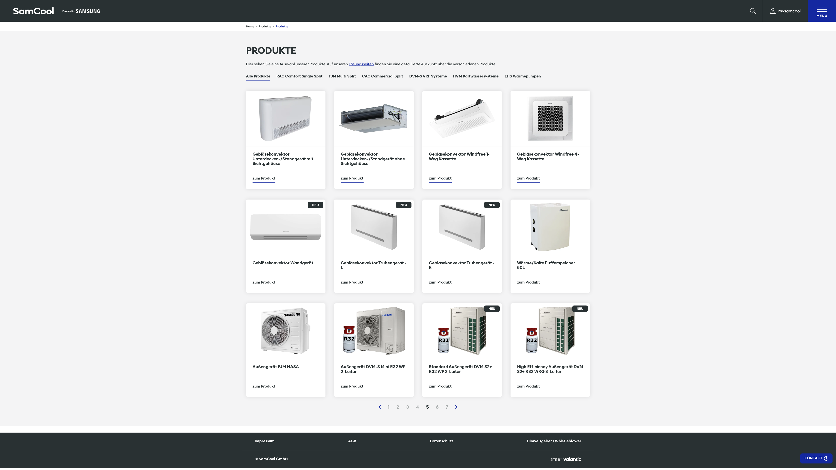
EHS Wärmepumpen (523, 76)
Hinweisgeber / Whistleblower (554, 441)
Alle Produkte (258, 76)
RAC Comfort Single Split (299, 76)
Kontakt (813, 458)
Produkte (265, 26)
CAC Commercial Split (382, 76)
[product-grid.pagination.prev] (379, 407)
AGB (352, 441)
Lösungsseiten (361, 64)
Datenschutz (441, 441)
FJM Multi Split (342, 76)
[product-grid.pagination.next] (456, 407)
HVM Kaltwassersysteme (476, 76)
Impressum (265, 441)
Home (250, 26)
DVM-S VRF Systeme (428, 76)
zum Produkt (264, 178)
